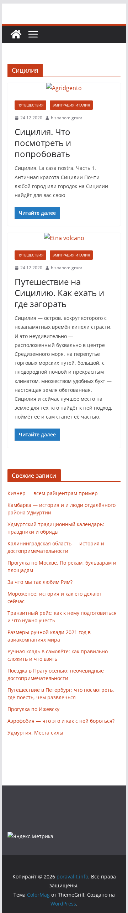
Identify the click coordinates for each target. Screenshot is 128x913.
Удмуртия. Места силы (35, 732)
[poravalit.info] (16, 34)
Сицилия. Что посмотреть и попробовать (43, 143)
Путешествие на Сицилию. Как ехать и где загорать (59, 293)
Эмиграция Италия (71, 105)
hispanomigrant (66, 118)
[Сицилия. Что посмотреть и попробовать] (63, 88)
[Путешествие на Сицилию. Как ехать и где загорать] (63, 238)
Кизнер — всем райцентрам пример (52, 493)
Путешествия (30, 105)
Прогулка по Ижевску (33, 709)
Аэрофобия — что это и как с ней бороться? (60, 720)
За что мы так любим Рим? (40, 582)
